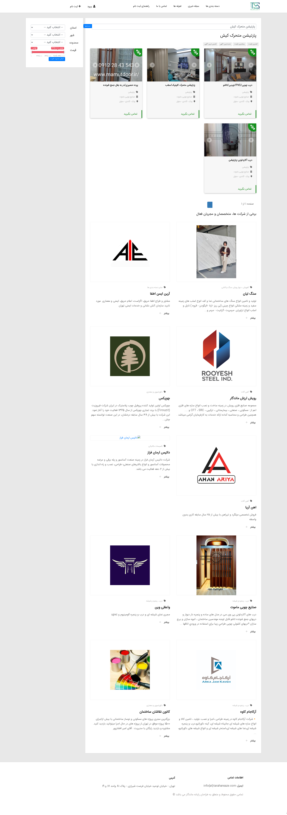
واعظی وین (162, 607)
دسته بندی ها (212, 6)
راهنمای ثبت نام (141, 6)
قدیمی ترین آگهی (210, 44)
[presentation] (209, 65)
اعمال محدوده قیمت (57, 59)
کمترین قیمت (252, 44)
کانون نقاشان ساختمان (155, 712)
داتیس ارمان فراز (158, 452)
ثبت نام (74, 6)
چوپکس (164, 398)
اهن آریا (250, 507)
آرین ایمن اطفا (160, 294)
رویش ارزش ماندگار (243, 398)
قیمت (73, 50)
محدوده (74, 43)
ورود (89, 6)
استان (73, 28)
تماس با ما (161, 6)
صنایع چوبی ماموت (241, 97)
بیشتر (252, 318)
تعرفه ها (177, 6)
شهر (72, 35)
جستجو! (88, 26)
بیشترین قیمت (239, 44)
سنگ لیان (249, 294)
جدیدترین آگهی (225, 44)
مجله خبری (193, 6)
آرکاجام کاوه (248, 712)
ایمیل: (240, 786)
